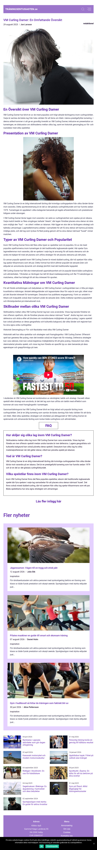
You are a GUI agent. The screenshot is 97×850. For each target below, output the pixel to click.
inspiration (14, 576)
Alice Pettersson (31, 707)
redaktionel (88, 23)
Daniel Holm (32, 639)
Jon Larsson (26, 24)
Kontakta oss (67, 836)
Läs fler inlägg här (48, 501)
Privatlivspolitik (52, 846)
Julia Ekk (31, 572)
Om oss (66, 829)
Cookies (66, 832)
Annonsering (66, 825)
